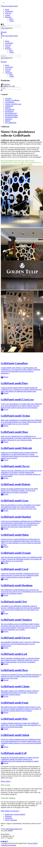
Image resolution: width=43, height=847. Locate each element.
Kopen (5, 377)
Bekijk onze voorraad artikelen (15, 814)
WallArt (7, 121)
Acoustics (8, 98)
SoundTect (8, 119)
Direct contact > (6, 781)
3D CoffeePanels (10, 122)
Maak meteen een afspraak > (10, 811)
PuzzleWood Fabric (11, 115)
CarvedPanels (9, 102)
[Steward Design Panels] (9, 6)
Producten (8, 816)
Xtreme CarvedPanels (12, 100)
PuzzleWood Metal (11, 117)
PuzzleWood (9, 111)
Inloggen (4, 32)
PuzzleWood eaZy (11, 113)
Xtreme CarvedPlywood (13, 104)
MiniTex (8, 108)
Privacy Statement (11, 820)
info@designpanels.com (14, 829)
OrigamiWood (9, 109)
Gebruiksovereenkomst (8, 845)
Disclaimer (8, 818)
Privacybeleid (32, 843)
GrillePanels (9, 106)
